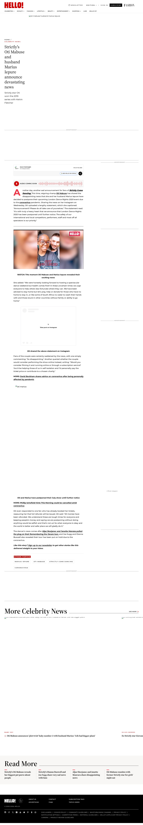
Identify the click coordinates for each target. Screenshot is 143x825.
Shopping (75, 11)
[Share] (80, 173)
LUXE (85, 11)
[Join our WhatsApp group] (35, 812)
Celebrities (9, 11)
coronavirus (24, 202)
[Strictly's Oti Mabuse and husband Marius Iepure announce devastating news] (129, 5)
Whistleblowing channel (100, 812)
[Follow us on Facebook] (9, 812)
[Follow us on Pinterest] (28, 812)
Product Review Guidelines (62, 817)
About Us (32, 799)
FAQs (51, 802)
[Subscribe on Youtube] (20, 812)
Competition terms (70, 815)
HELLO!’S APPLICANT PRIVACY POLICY (114, 815)
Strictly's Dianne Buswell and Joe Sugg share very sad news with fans (52, 774)
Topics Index (74, 802)
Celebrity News (13, 41)
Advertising (34, 802)
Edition (90, 5)
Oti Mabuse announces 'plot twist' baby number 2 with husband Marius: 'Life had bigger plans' (51, 735)
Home (7, 39)
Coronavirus (21, 568)
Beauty (50, 11)
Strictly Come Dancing (61, 561)
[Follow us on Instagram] (5, 812)
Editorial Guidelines (89, 815)
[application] (48, 249)
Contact (52, 799)
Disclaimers (46, 812)
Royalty (20, 11)
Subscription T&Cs (76, 799)
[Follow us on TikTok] (16, 812)
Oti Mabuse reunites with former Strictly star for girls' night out (120, 774)
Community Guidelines (78, 812)
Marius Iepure (22, 561)
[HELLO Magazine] (14, 5)
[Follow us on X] (13, 812)
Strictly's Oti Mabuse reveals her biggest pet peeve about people (18, 774)
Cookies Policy (60, 812)
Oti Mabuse (61, 193)
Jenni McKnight (25, 167)
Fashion (30, 11)
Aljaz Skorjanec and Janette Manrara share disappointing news (86, 774)
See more (133, 611)
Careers (44, 817)
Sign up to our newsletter (40, 545)
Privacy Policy (120, 812)
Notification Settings (50, 815)
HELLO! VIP (93, 11)
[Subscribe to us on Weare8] (32, 812)
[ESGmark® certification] (19, 800)
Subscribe (116, 5)
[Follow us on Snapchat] (24, 812)
